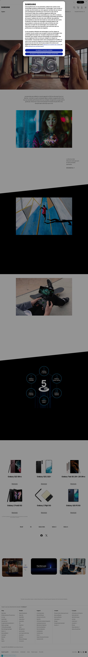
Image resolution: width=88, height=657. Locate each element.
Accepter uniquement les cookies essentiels (44, 53)
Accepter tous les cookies (44, 50)
